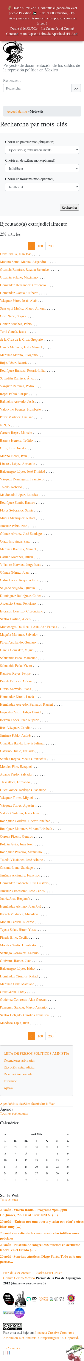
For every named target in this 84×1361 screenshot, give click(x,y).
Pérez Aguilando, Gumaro (18, 642)
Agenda (5, 1103)
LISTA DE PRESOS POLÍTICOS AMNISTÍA (36, 1053)
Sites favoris (32, 1103)
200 (50, 246)
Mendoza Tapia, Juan (14, 1022)
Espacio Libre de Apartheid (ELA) (51, 33)
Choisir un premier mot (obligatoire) (29, 141)
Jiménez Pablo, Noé (14, 525)
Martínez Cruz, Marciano (17, 984)
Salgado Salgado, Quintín (17, 587)
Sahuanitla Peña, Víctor (16, 665)
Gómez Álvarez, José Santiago (21, 533)
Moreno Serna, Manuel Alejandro (23, 261)
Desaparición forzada (18, 1074)
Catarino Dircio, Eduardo (17, 751)
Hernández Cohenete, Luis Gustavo (24, 883)
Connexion (13, 1348)
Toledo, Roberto (11, 487)
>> (76, 88)
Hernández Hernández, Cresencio (23, 285)
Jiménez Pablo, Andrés (15, 735)
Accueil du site (17, 111)
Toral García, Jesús (13, 331)
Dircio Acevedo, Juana (15, 688)
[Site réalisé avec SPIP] (9, 1353)
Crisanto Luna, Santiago (16, 867)
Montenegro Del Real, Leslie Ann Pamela (28, 626)
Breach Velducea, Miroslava (19, 914)
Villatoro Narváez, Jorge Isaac (20, 564)
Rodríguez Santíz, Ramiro (17, 502)
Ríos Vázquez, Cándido (16, 727)
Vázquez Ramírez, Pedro (17, 386)
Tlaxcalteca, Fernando (15, 782)
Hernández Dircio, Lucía (17, 696)
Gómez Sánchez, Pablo (16, 323)
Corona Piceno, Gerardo (16, 836)
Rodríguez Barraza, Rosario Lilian (23, 370)
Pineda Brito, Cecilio (14, 937)
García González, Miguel (17, 650)
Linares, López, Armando (17, 463)
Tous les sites (9, 1199)
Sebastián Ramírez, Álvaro (18, 378)
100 (40, 246)
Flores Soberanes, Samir (16, 510)
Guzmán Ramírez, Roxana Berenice (24, 269)
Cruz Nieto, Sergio (13, 316)
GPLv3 (57, 1272)
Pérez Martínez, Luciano (16, 417)
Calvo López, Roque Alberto (19, 580)
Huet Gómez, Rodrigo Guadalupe (23, 789)
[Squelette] (7, 1353)
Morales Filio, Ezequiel (16, 766)
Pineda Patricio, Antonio (16, 681)
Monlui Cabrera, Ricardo (17, 921)
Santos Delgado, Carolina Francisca (24, 1015)
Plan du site (11, 1272)
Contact (24, 1272)
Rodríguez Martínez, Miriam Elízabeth (26, 828)
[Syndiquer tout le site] (5, 1353)
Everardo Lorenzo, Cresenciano (21, 611)
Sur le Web (47, 1103)
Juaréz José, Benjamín (15, 898)
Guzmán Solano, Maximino (19, 277)
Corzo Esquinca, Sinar (15, 541)
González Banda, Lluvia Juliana (22, 743)
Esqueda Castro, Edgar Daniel (20, 712)
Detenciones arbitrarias (19, 1060)
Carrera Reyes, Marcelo (16, 432)
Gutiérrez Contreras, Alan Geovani (23, 999)
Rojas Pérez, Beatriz (13, 362)
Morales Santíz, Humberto (18, 945)
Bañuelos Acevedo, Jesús (17, 401)
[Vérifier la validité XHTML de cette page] (3, 1353)
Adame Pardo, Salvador (16, 774)
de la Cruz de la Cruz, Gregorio (21, 339)
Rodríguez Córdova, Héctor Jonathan (25, 820)
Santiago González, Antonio (19, 952)
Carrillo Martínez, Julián (16, 556)
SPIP (33, 1272)
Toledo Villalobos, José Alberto (21, 859)
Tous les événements (14, 1113)
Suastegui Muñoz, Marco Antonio (23, 308)
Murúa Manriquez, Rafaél (17, 518)
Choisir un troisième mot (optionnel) (29, 178)
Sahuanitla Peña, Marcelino (18, 657)
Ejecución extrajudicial (19, 1067)
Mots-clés (17, 1103)
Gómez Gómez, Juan (14, 572)
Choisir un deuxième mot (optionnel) (30, 160)
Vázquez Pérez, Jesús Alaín (18, 300)
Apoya (8, 1088)
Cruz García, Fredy (13, 991)
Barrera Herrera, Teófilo (16, 440)
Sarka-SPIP (44, 1272)
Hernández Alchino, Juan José (20, 906)
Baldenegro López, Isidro (17, 968)
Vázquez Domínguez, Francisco (22, 479)
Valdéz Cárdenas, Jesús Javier (20, 813)
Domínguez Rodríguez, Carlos (20, 595)
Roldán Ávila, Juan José (16, 844)
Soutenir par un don (73, 1350)
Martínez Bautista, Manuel (18, 549)
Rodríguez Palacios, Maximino (21, 852)
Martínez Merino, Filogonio (19, 354)
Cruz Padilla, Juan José (15, 254)
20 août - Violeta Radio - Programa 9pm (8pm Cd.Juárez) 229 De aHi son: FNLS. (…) (33, 1212)
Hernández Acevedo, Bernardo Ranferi (26, 704)
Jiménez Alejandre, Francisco (20, 875)
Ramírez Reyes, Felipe (15, 673)
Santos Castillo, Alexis (15, 619)
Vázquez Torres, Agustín (17, 805)
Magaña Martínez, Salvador (19, 634)
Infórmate (10, 1081)
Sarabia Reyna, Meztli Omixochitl (23, 758)
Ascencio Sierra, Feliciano (18, 603)
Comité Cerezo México (19, 1278)
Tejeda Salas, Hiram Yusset (18, 929)
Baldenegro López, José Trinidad (22, 471)
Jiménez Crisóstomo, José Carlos (22, 890)
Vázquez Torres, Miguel (16, 797)
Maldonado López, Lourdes (19, 494)
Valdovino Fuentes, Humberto (20, 409)
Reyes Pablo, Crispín (14, 393)
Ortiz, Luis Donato (13, 448)
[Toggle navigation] (9, 102)
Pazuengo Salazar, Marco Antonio (23, 1007)
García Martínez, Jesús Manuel (21, 347)
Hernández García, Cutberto (19, 292)
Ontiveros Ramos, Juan (15, 960)
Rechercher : (12, 80)
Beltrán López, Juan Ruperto (19, 719)
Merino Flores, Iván (13, 455)
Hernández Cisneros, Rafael (19, 976)
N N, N (5, 424)
